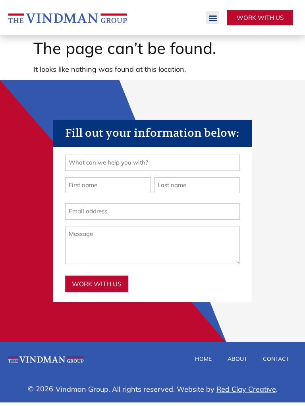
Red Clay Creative (246, 389)
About (237, 358)
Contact (276, 358)
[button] (212, 17)
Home (203, 358)
